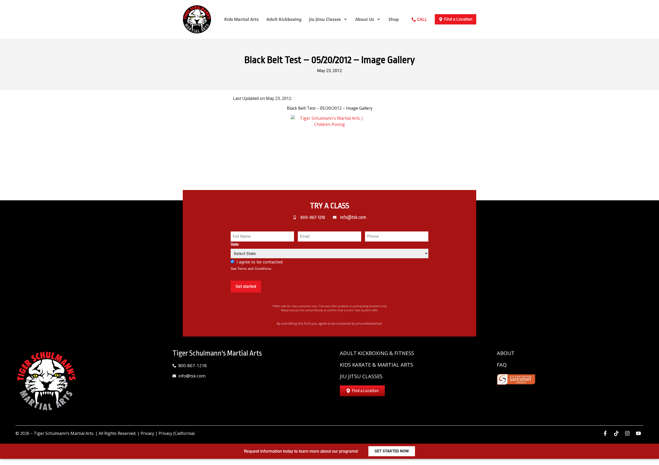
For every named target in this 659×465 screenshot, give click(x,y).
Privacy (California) (177, 433)
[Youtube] (638, 433)
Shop (393, 19)
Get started (246, 286)
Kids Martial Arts (241, 19)
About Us (364, 19)
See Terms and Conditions (251, 269)
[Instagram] (627, 433)
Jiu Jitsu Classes (325, 19)
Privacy (147, 433)
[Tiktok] (616, 433)
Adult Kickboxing (283, 19)
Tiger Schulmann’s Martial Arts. (64, 433)
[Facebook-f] (605, 433)
